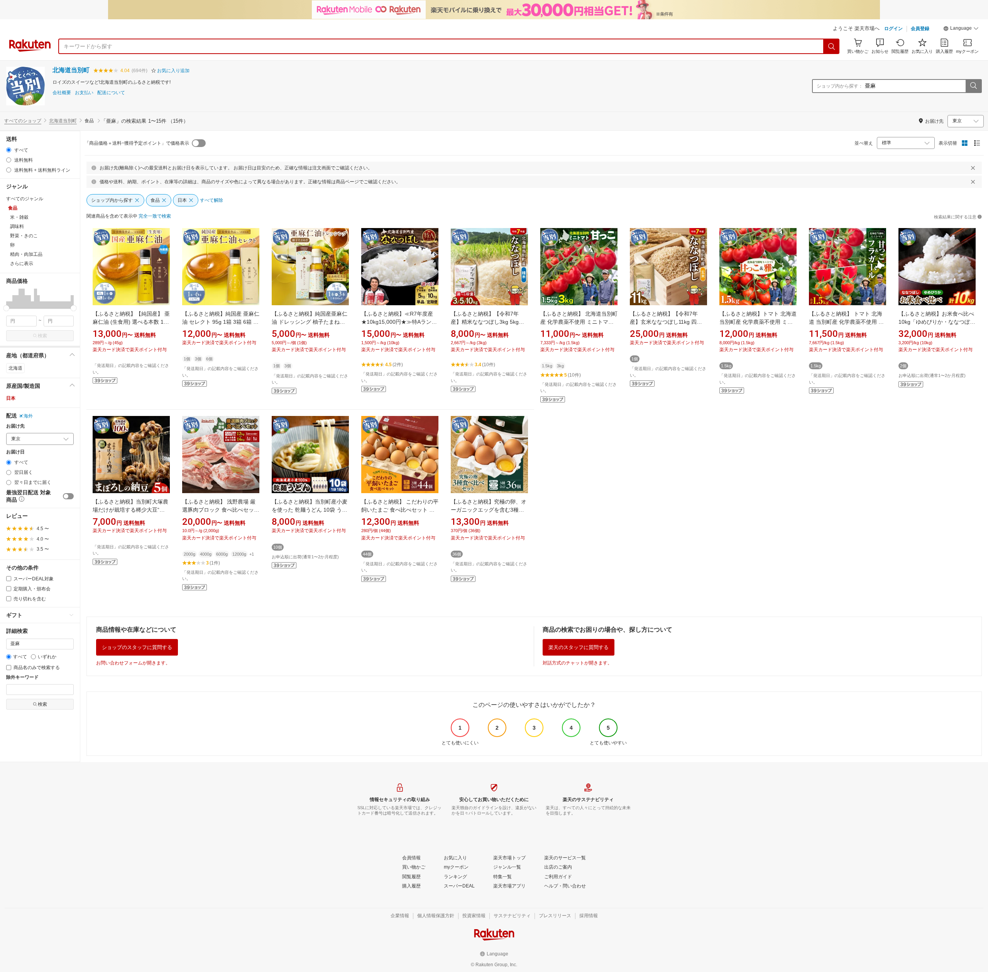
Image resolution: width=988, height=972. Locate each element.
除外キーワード (22, 677)
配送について (111, 92)
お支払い (84, 92)
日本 (10, 398)
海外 (28, 416)
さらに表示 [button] (21, 263)
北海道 (15, 368)
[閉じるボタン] (973, 168)
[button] (961, 29)
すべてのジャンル (24, 198)
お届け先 (15, 426)
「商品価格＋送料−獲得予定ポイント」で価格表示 (137, 143)
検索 (42, 335)
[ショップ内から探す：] (973, 86)
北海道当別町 (71, 70)
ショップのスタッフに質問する (137, 647)
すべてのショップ (22, 120)
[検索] (831, 46)
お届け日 (15, 452)
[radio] (8, 149)
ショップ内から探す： (840, 86)
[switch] (68, 496)
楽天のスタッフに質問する (578, 647)
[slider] (6, 308)
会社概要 (61, 92)
